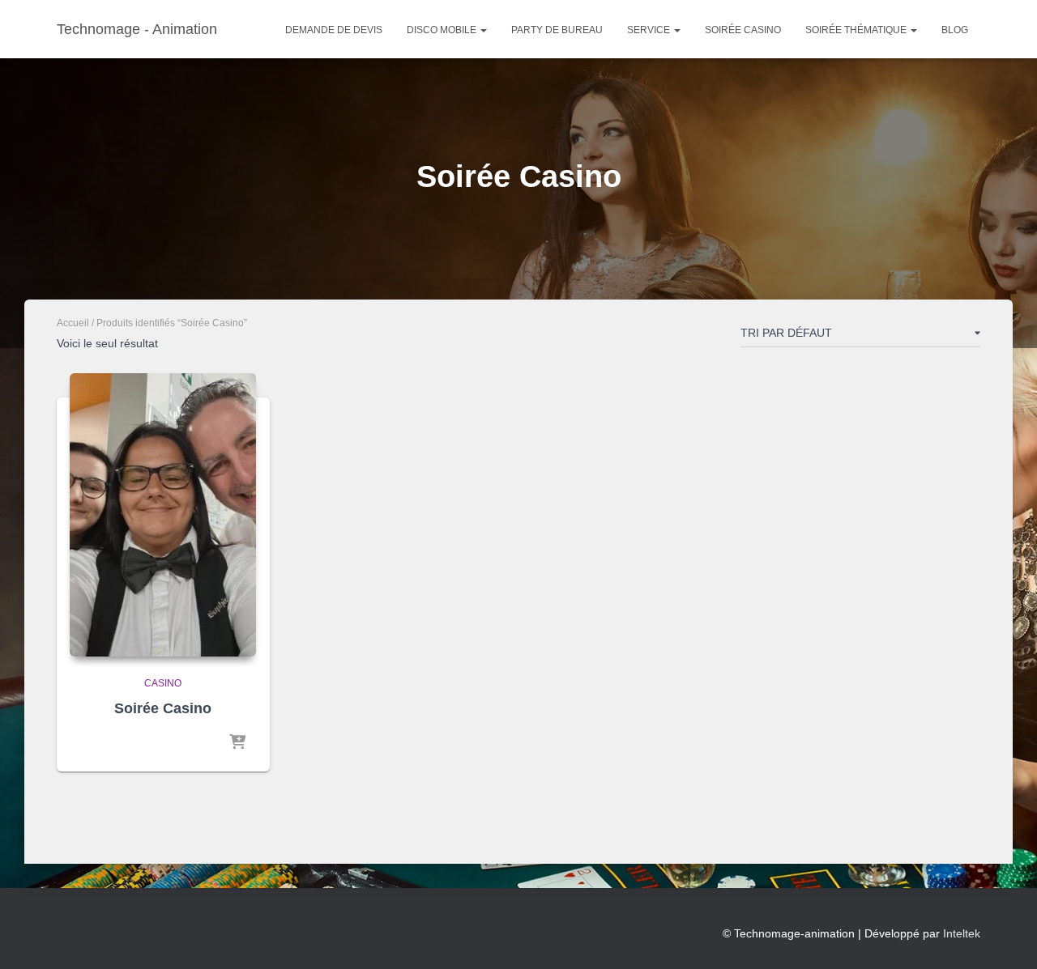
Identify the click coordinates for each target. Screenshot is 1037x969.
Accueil (73, 323)
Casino (162, 683)
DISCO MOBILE (443, 30)
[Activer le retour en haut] (1005, 936)
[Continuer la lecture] (237, 743)
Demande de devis (333, 30)
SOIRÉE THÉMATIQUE (857, 30)
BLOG (954, 30)
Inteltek (961, 933)
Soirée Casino (743, 30)
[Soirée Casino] (163, 515)
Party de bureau (557, 30)
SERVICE (649, 30)
